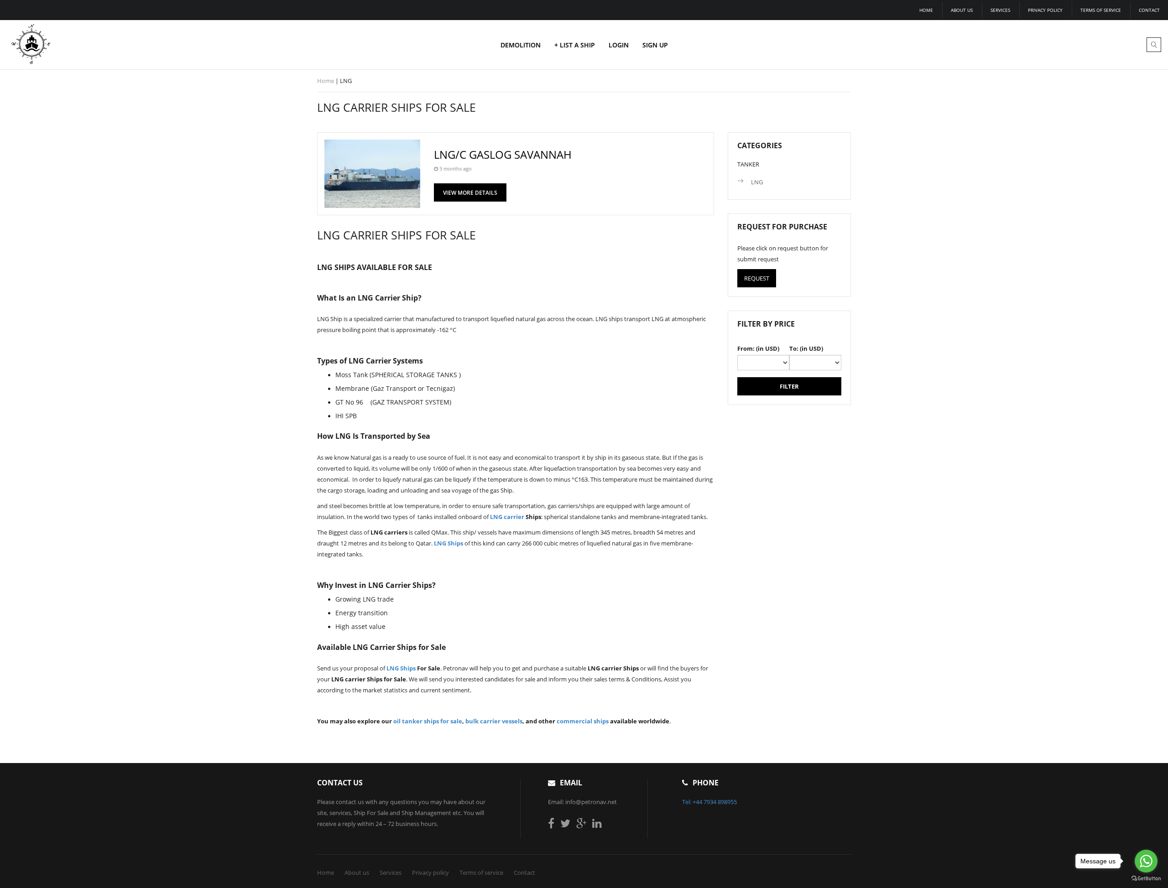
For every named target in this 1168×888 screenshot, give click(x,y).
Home (926, 10)
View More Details (470, 193)
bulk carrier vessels (493, 721)
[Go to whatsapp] (1146, 861)
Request (756, 278)
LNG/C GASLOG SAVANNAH (503, 154)
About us (962, 10)
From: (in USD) (758, 348)
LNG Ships (448, 543)
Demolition (521, 45)
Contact (1149, 10)
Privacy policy (1045, 10)
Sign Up (655, 45)
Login (619, 45)
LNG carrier (507, 517)
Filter (789, 386)
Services (1000, 10)
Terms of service (1100, 10)
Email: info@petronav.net (582, 802)
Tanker (748, 164)
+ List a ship (574, 45)
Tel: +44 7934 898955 (709, 802)
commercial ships (583, 721)
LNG (757, 182)
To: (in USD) (806, 348)
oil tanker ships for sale (427, 721)
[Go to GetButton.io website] (1146, 879)
